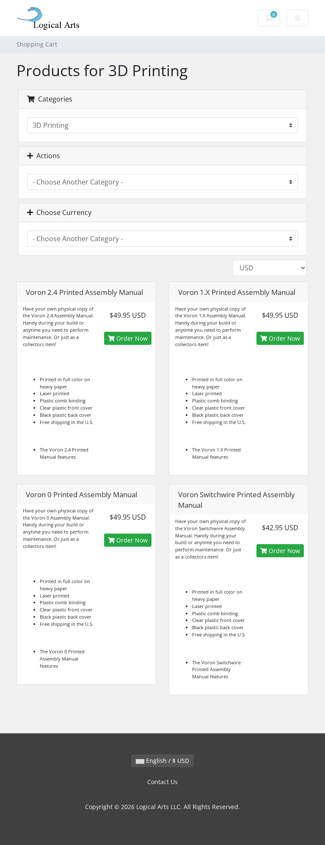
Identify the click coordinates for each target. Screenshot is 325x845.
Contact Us (162, 782)
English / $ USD (166, 761)
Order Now (131, 338)
